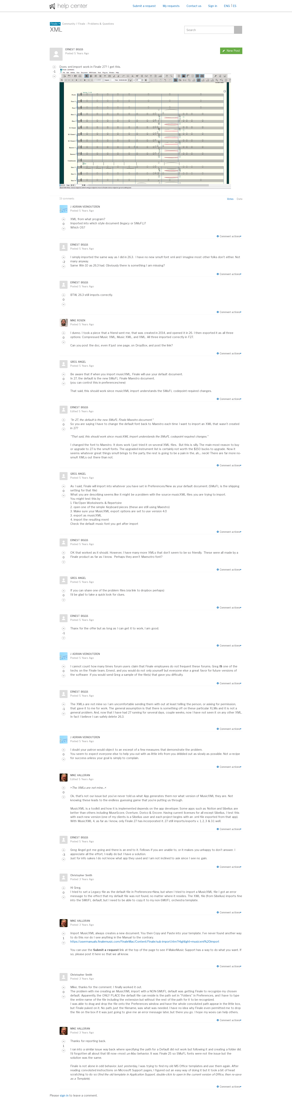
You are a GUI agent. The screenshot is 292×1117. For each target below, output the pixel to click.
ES (234, 6)
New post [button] (233, 50)
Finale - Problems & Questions (96, 23)
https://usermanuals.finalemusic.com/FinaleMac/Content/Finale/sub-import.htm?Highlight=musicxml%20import (144, 941)
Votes (230, 198)
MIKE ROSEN (77, 320)
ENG (227, 6)
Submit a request (144, 6)
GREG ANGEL (78, 361)
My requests (171, 6)
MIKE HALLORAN (80, 775)
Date (239, 198)
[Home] (68, 6)
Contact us (194, 6)
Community (68, 23)
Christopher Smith (81, 875)
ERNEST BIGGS (74, 49)
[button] (54, 67)
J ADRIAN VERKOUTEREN (85, 206)
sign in (64, 1095)
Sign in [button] (212, 6)
